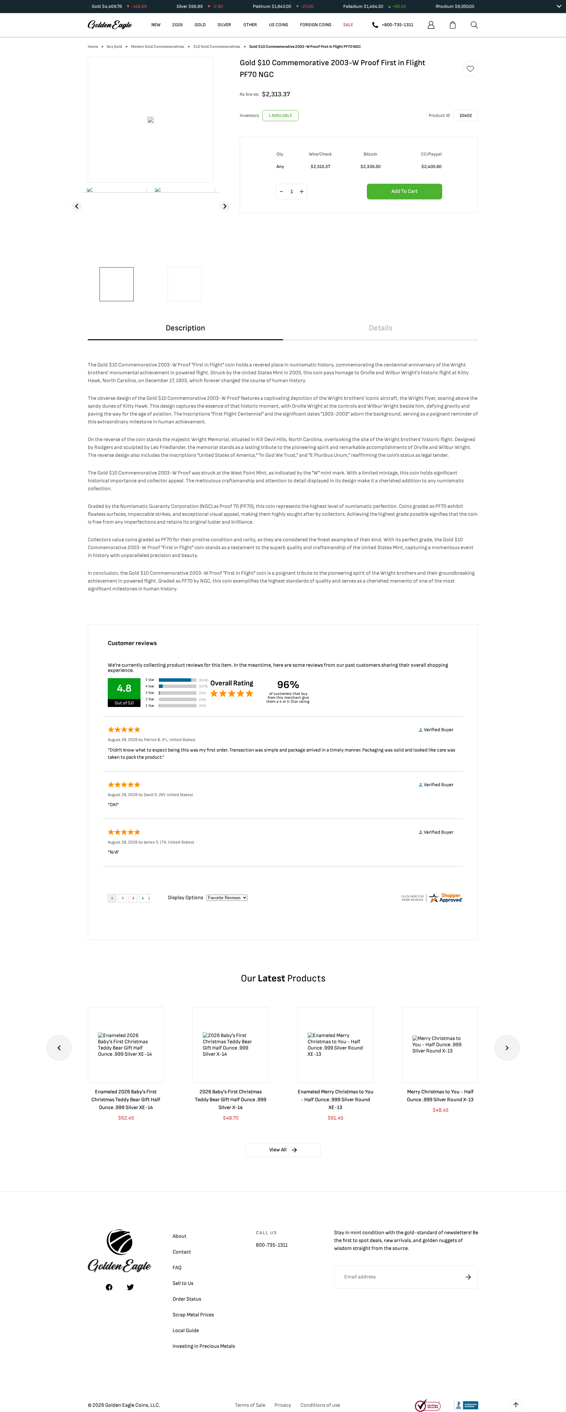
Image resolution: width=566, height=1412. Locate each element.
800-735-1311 (272, 1245)
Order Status (187, 1299)
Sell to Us (183, 1283)
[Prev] (76, 206)
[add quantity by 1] (301, 192)
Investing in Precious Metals (204, 1346)
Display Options (185, 898)
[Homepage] (110, 24)
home (93, 46)
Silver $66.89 (200, 6)
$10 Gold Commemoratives (216, 46)
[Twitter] (130, 1287)
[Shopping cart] (453, 25)
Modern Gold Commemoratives (157, 46)
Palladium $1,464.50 (374, 6)
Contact (182, 1252)
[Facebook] (109, 1287)
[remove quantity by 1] (281, 192)
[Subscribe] (468, 1277)
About (179, 1236)
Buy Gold (114, 46)
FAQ (177, 1268)
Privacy (282, 1405)
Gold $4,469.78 (119, 6)
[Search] (474, 25)
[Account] (431, 25)
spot (364, 1240)
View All (278, 1150)
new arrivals (397, 1240)
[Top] (515, 1405)
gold (409, 1233)
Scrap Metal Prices (193, 1315)
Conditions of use (320, 1405)
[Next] (224, 206)
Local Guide (186, 1331)
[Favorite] (470, 69)
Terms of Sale (250, 1405)
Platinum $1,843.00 (283, 6)
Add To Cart (404, 191)
